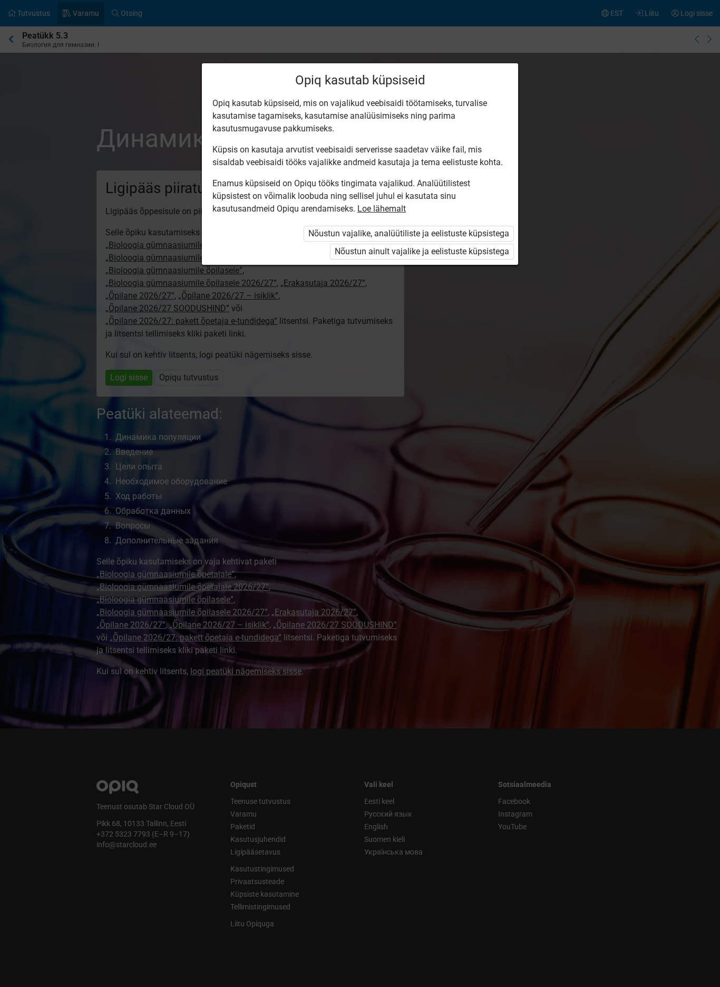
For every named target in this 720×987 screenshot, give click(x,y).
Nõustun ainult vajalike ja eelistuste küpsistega (422, 251)
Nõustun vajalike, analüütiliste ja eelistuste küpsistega (408, 233)
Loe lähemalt (381, 209)
